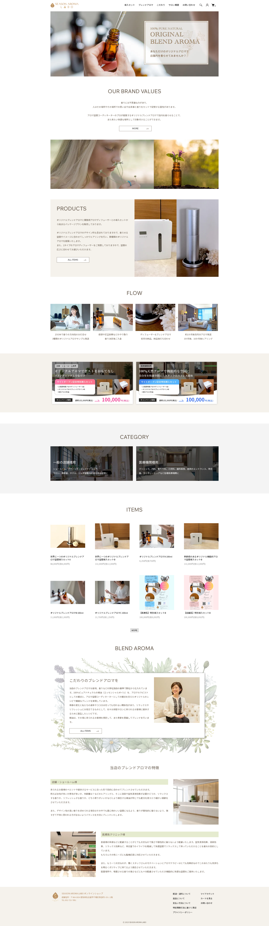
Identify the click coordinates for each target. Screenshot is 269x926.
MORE (135, 128)
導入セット (129, 4)
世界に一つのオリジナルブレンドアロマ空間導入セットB (112, 558)
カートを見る (206, 898)
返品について (179, 898)
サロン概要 (174, 4)
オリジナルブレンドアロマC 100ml (111, 612)
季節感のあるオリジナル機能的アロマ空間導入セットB (201, 558)
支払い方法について (182, 903)
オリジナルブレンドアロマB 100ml (67, 612)
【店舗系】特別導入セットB (197, 612)
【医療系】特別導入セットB (152, 612)
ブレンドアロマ (145, 4)
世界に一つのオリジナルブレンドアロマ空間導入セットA (67, 558)
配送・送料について (182, 893)
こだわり (161, 4)
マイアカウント (207, 893)
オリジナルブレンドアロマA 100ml (155, 556)
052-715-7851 (70, 900)
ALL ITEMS (73, 259)
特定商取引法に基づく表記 (184, 907)
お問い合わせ (189, 4)
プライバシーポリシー (183, 912)
